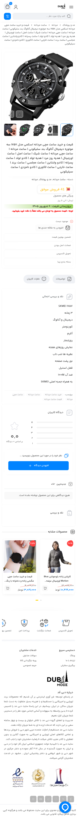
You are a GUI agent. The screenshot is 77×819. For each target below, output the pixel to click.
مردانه (55, 25)
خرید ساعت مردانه (53, 394)
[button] (45, 588)
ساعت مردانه (40, 25)
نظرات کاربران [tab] (33, 279)
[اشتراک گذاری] (19, 114)
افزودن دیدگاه (41, 465)
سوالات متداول (30, 655)
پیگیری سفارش (68, 665)
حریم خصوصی (30, 665)
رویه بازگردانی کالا (28, 660)
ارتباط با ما (70, 660)
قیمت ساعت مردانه (53, 399)
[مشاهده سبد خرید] (7, 7)
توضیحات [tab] (61, 279)
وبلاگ (72, 655)
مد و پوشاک (69, 25)
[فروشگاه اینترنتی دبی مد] (61, 6)
